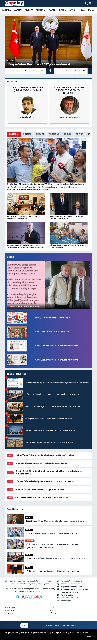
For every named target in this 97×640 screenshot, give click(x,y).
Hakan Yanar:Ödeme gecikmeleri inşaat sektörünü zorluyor (45, 455)
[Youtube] (36, 597)
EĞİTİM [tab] (79, 134)
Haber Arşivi (66, 601)
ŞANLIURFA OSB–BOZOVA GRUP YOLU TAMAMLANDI (41, 497)
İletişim (81, 10)
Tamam (88, 636)
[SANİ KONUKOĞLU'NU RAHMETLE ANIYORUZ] (17, 346)
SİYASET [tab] (40, 134)
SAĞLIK (52, 10)
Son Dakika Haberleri (69, 598)
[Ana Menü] (90, 4)
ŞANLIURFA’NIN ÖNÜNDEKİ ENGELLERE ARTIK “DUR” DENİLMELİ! (27, 90)
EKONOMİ (41, 10)
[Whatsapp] (41, 597)
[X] (23, 597)
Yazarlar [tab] (12, 81)
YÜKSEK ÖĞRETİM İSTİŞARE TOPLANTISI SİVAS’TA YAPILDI (44, 482)
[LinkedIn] (32, 597)
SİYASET (29, 10)
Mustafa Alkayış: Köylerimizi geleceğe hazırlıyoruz (41, 463)
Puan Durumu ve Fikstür (70, 592)
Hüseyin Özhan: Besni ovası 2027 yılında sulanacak (41, 489)
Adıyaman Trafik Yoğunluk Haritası (74, 589)
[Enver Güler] (69, 105)
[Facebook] (18, 597)
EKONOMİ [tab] (54, 134)
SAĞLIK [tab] (67, 134)
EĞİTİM (62, 10)
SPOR (72, 10)
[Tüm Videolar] (89, 257)
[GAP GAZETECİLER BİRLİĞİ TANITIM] (17, 332)
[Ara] (86, 4)
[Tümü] (89, 509)
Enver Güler (70, 117)
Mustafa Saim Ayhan (27, 117)
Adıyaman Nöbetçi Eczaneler (72, 581)
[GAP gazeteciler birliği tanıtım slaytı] (17, 317)
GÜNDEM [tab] (13, 134)
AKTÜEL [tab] (27, 134)
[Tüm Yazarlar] (89, 81)
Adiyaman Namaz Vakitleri (71, 587)
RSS (25, 625)
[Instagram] (27, 597)
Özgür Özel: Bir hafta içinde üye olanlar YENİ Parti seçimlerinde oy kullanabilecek (51, 546)
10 (83, 70)
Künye (91, 10)
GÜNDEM (6, 10)
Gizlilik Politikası (12, 637)
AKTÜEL (18, 10)
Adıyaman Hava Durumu (70, 584)
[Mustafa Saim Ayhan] (27, 105)
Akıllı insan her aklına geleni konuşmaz (70, 89)
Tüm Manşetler (67, 595)
